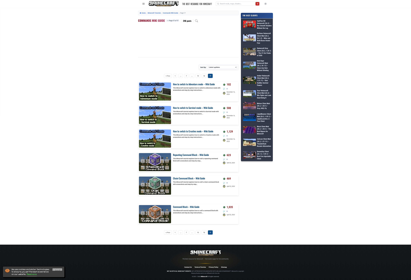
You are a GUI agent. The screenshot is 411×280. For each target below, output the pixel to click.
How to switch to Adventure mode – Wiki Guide (194, 84)
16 (204, 76)
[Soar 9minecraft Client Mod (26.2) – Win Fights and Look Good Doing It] (249, 94)
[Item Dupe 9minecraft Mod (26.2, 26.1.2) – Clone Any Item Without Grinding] (249, 66)
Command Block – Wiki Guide (186, 206)
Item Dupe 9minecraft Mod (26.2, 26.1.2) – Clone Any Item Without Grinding (263, 66)
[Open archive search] (196, 20)
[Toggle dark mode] (266, 4)
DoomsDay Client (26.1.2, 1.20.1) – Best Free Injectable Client (264, 155)
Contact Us (188, 267)
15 (198, 76)
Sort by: (203, 67)
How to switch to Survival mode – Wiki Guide (193, 107)
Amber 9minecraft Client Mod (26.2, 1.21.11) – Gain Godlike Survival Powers (263, 80)
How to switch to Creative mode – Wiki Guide (193, 131)
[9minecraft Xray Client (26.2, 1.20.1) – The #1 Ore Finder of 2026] (249, 52)
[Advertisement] (188, 41)
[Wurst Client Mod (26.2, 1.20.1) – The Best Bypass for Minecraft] (249, 130)
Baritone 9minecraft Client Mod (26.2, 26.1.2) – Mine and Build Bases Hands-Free (264, 38)
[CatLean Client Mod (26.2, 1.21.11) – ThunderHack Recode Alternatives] (249, 143)
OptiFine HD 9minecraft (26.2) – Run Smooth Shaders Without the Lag (264, 24)
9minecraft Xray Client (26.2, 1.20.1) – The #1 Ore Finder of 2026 (264, 51)
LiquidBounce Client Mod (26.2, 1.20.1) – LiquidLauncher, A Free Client (264, 117)
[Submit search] (257, 3)
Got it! (57, 270)
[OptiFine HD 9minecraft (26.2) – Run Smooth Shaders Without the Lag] (249, 25)
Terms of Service (200, 267)
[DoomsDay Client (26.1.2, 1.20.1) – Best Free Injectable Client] (249, 155)
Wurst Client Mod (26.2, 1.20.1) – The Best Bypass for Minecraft (264, 130)
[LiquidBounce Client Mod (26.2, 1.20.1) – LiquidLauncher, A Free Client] (249, 118)
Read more (32, 274)
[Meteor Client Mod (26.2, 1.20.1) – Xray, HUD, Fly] (249, 106)
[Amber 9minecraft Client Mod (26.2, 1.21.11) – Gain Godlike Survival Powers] (249, 81)
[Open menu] (143, 4)
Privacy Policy (213, 267)
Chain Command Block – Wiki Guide (189, 178)
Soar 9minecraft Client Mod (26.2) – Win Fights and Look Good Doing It (264, 94)
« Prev (168, 76)
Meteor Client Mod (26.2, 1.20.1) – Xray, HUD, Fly (263, 105)
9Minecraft (204, 276)
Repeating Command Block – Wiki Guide (191, 155)
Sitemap (224, 267)
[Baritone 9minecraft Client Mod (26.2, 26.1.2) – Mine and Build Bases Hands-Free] (249, 38)
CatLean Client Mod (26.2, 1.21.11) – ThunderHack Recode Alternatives (264, 142)
